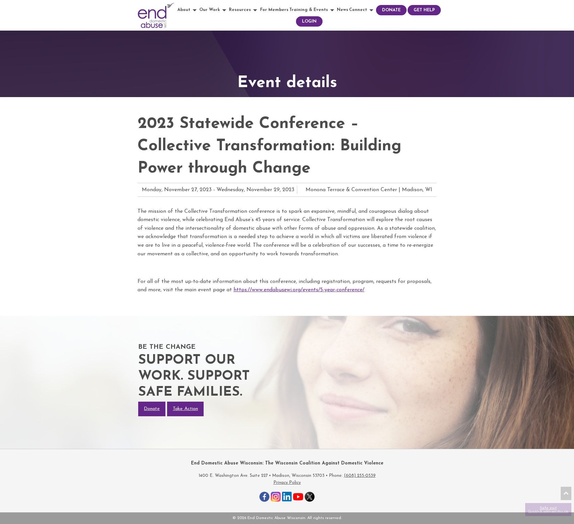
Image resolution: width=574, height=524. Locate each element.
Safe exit (548, 509)
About (183, 10)
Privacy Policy (287, 482)
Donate (391, 10)
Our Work (209, 10)
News (342, 10)
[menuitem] (187, 10)
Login (309, 21)
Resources (240, 10)
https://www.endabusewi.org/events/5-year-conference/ (299, 290)
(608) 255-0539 (360, 475)
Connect (358, 10)
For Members (274, 10)
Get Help (424, 10)
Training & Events (308, 10)
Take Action (185, 408)
